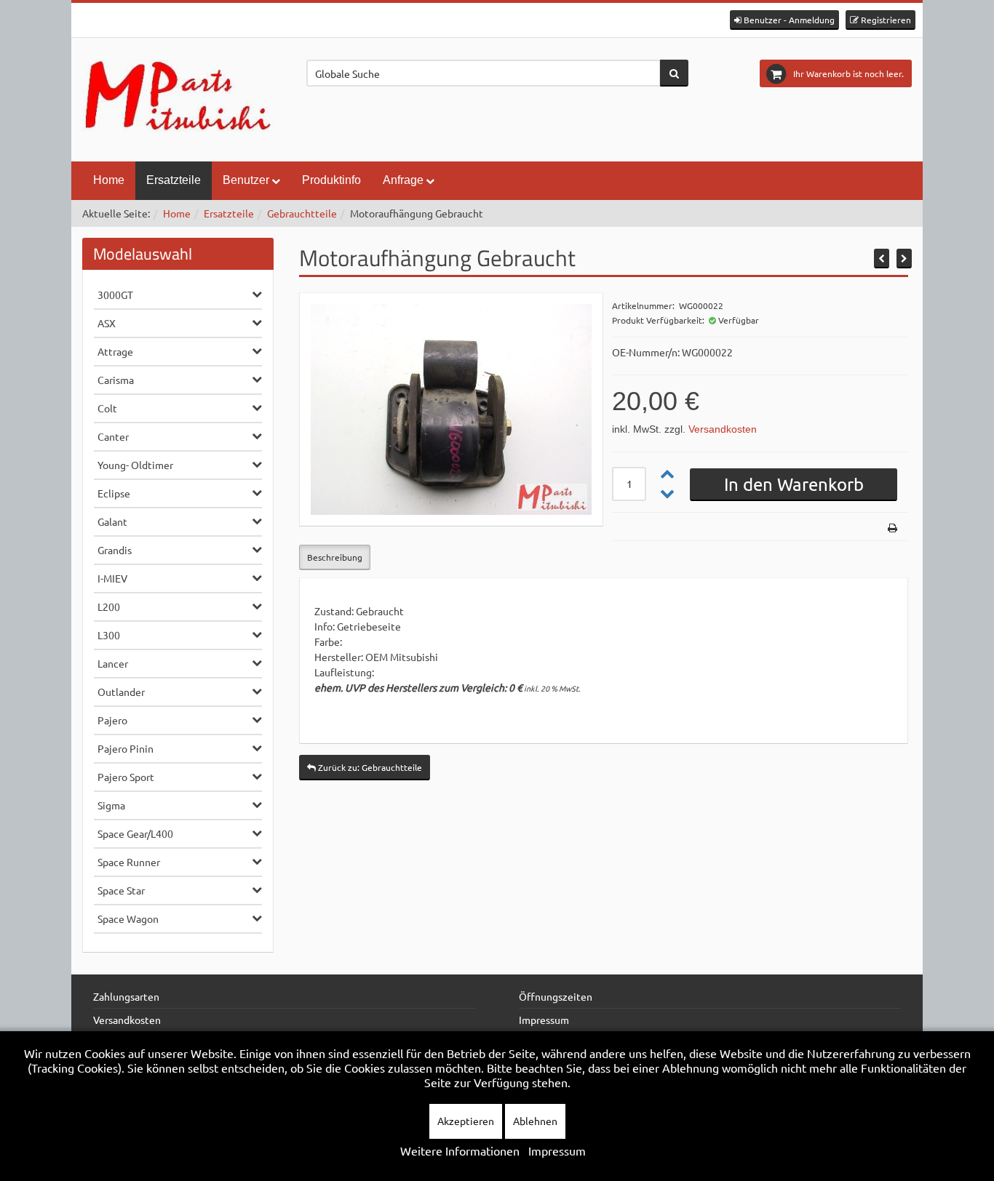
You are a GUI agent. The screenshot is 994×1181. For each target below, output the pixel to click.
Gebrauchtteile (302, 213)
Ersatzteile (173, 180)
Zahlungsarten (126, 996)
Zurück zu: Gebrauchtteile (369, 767)
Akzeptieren (465, 1120)
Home (108, 180)
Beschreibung (334, 557)
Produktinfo (331, 180)
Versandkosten (722, 429)
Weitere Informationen (460, 1150)
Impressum (544, 1019)
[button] (784, 20)
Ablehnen (535, 1120)
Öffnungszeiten (555, 996)
